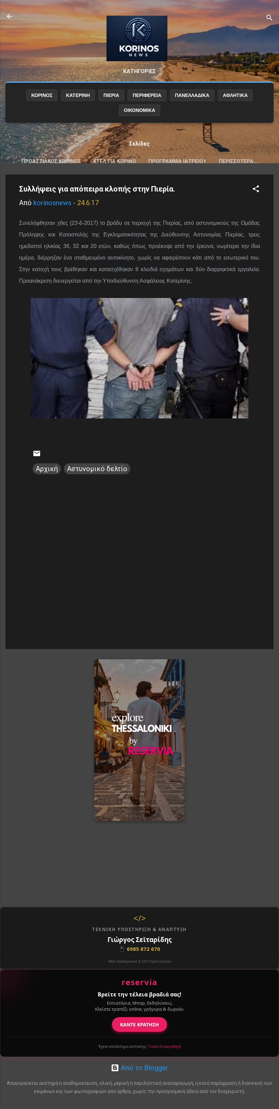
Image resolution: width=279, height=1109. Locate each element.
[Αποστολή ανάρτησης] (37, 455)
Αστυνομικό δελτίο (97, 469)
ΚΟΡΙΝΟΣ (41, 95)
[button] (256, 190)
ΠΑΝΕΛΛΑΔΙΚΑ (192, 95)
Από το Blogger (143, 1068)
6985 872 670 (139, 948)
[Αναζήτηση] (269, 18)
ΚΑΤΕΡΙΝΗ (78, 95)
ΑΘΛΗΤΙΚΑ (235, 95)
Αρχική (47, 469)
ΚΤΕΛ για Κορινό (114, 161)
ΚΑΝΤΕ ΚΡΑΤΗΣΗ (139, 1024)
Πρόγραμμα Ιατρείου (177, 161)
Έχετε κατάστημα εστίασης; (139, 1046)
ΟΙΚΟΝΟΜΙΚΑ (139, 110)
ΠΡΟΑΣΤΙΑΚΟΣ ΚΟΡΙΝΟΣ (51, 161)
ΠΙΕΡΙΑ (111, 95)
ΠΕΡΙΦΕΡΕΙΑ (147, 95)
